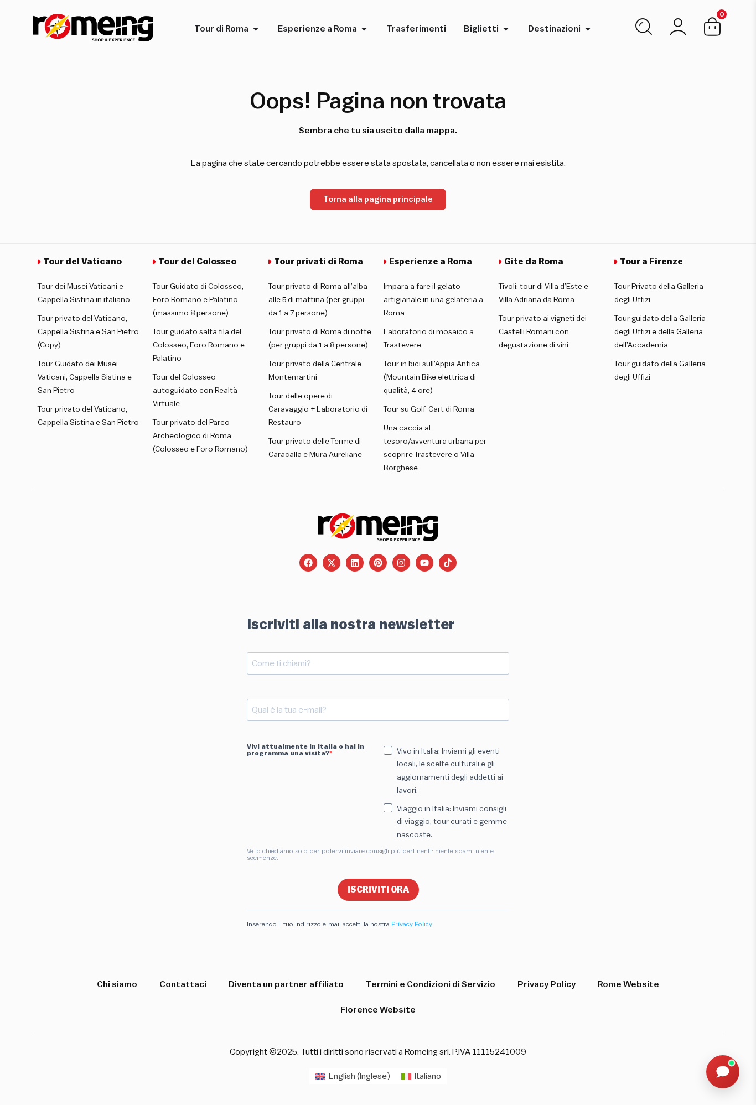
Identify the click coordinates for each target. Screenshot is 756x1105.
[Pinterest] (378, 563)
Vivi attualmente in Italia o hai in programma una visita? (305, 749)
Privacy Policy (411, 924)
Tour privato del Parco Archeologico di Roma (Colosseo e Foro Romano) (200, 436)
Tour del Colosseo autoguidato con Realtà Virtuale (195, 390)
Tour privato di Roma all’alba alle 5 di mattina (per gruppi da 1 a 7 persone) (317, 300)
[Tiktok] (448, 563)
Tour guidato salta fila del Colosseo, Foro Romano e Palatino (199, 345)
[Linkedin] (355, 563)
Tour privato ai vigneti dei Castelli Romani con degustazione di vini (543, 332)
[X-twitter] (331, 563)
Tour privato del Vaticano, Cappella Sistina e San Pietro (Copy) (88, 332)
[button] (722, 1071)
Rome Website (628, 984)
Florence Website (378, 1009)
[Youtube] (424, 563)
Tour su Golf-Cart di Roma (429, 409)
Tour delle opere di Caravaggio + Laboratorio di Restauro (317, 409)
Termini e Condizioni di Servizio (430, 984)
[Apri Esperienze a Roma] (364, 28)
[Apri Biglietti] (505, 28)
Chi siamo (117, 984)
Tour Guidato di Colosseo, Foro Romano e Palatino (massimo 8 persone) (198, 300)
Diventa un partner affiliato (286, 984)
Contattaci (182, 984)
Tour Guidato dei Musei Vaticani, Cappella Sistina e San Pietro (85, 377)
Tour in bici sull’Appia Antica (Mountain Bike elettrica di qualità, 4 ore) (432, 377)
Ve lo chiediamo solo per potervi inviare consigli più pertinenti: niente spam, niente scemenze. (370, 854)
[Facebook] (308, 563)
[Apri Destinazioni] (587, 28)
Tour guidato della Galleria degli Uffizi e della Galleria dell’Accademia (660, 332)
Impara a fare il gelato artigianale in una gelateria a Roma (433, 300)
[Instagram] (401, 563)
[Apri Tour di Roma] (255, 28)
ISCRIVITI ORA (378, 889)
